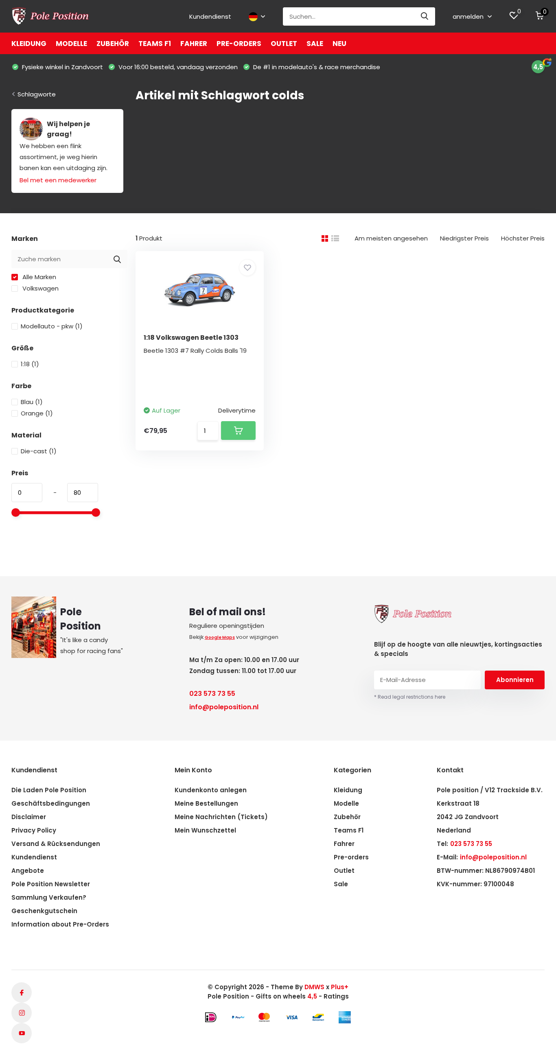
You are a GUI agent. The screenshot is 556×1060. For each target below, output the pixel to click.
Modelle (71, 43)
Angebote (27, 870)
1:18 (30, 364)
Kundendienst (210, 16)
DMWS (314, 987)
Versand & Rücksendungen (55, 843)
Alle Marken (38, 277)
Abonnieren (515, 679)
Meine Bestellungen (206, 803)
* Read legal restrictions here (409, 696)
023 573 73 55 (212, 693)
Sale (314, 43)
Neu (339, 43)
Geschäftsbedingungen (50, 803)
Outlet (284, 43)
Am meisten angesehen (391, 238)
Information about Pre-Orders (60, 924)
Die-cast (39, 451)
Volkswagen (40, 288)
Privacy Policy (33, 830)
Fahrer (193, 43)
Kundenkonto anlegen (211, 790)
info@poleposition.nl (223, 707)
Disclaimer (28, 817)
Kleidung (28, 43)
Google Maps (220, 637)
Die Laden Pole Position (48, 790)
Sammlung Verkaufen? (48, 897)
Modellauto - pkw (52, 326)
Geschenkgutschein (44, 911)
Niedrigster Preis (464, 238)
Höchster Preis (523, 238)
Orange (37, 413)
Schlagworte (37, 94)
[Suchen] (425, 16)
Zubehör (112, 43)
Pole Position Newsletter (50, 884)
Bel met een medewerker (58, 180)
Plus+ (339, 987)
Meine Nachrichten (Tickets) (221, 817)
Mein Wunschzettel (205, 830)
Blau (32, 402)
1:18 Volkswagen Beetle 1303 (191, 337)
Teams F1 (154, 43)
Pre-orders (239, 43)
